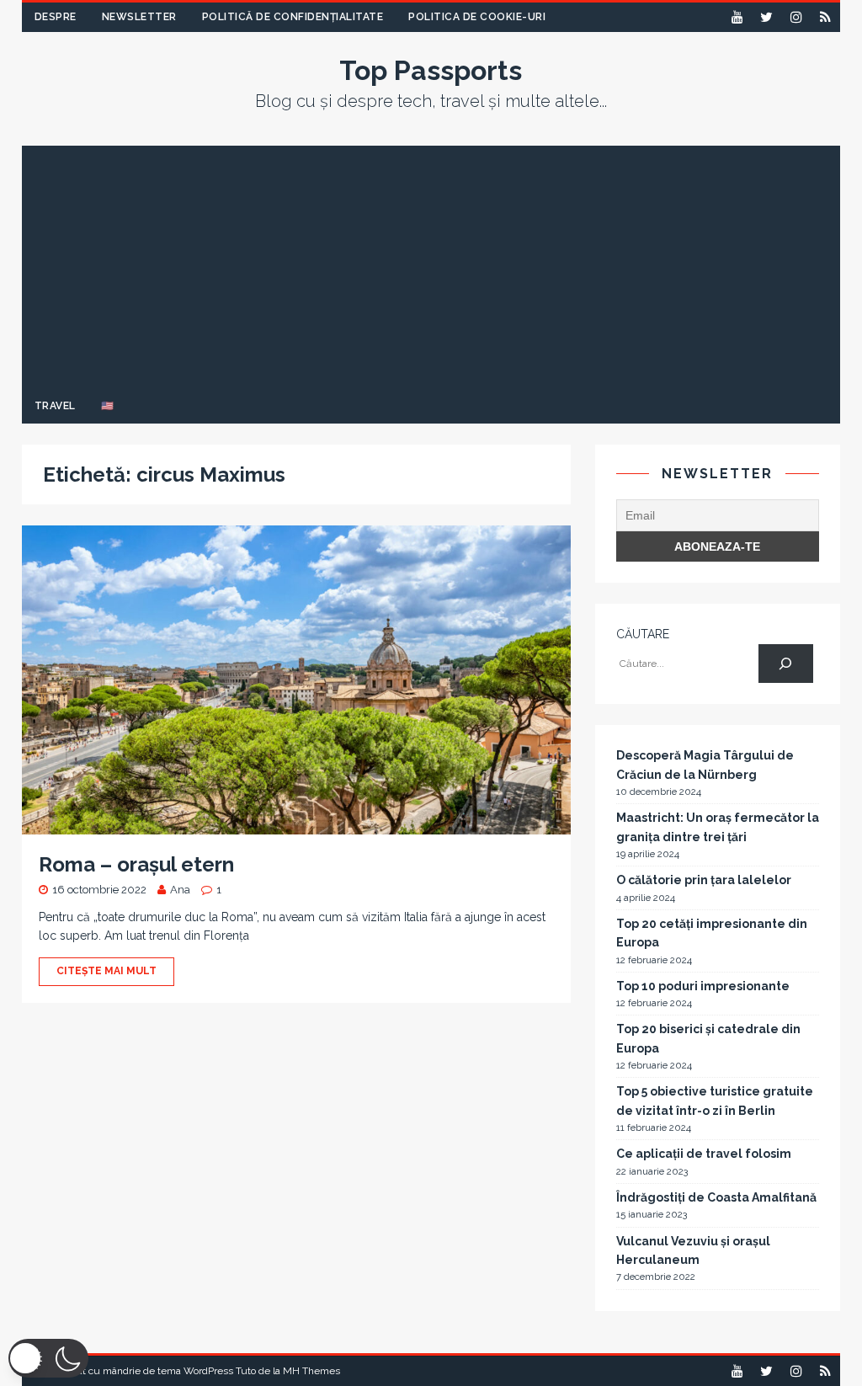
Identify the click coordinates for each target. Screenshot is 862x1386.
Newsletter (139, 17)
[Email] (825, 17)
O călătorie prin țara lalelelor (703, 880)
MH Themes (311, 1371)
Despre (56, 17)
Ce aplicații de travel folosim (703, 1153)
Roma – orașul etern (136, 864)
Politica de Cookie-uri (476, 17)
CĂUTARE (642, 634)
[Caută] (785, 664)
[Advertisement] (431, 263)
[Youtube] (737, 17)
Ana (180, 889)
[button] (48, 1358)
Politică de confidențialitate (293, 17)
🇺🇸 (107, 406)
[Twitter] (766, 17)
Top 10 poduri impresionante (703, 986)
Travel (55, 406)
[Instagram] (796, 17)
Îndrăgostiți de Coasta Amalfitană (716, 1197)
